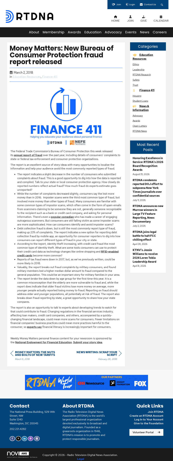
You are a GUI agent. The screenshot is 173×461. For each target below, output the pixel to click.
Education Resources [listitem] (143, 57)
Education (92, 32)
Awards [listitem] (136, 120)
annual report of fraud (28, 155)
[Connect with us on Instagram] (30, 438)
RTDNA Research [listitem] (142, 74)
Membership (53, 32)
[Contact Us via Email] (37, 438)
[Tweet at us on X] (18, 438)
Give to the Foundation (148, 423)
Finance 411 (49, 77)
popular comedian (62, 217)
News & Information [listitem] (141, 108)
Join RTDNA (155, 412)
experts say (34, 327)
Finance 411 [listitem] (146, 90)
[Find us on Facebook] (12, 438)
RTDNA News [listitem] (140, 131)
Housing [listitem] (137, 95)
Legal (80, 459)
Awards (74, 32)
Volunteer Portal (143, 432)
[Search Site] (162, 4)
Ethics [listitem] (136, 64)
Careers (160, 32)
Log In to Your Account (148, 419)
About (34, 32)
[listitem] (148, 166)
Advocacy (113, 32)
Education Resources (27, 77)
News (144, 32)
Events (131, 32)
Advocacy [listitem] (138, 115)
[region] (96, 356)
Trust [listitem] (135, 84)
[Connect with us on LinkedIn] (24, 438)
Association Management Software (22, 457)
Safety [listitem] (136, 79)
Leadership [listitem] (138, 69)
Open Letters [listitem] (140, 125)
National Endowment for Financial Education (43, 342)
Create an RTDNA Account (146, 416)
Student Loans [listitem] (140, 100)
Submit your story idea (87, 342)
